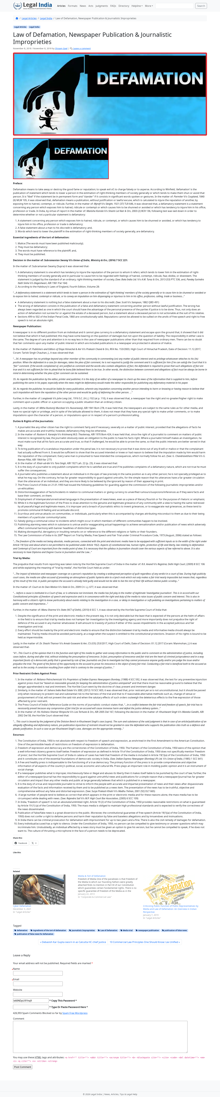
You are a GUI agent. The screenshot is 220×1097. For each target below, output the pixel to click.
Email (16, 979)
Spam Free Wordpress (75, 1013)
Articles (61, 6)
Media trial (127, 930)
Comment (18, 1018)
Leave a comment (82, 48)
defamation (21, 930)
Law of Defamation (108, 930)
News (83, 6)
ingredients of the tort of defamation (49, 930)
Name (16, 968)
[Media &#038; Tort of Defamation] (110, 886)
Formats (72, 6)
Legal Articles (29, 18)
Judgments (102, 6)
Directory (124, 6)
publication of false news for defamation (34, 934)
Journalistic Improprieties (83, 930)
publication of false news (175, 930)
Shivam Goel (61, 48)
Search (201, 6)
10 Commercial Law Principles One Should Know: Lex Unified (144, 942)
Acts (90, 6)
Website (17, 989)
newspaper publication (148, 930)
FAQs (113, 6)
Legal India (46, 18)
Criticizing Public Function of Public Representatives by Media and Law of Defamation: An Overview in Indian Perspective (170, 909)
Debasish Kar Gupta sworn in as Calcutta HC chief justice (74, 942)
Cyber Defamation (22, 906)
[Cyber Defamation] (44, 889)
